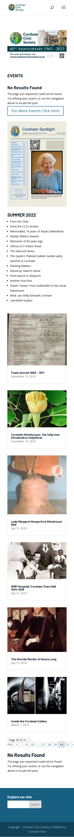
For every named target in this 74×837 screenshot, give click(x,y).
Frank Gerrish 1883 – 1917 (27, 372)
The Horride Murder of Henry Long (33, 659)
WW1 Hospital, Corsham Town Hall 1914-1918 (33, 588)
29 (55, 744)
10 (26, 744)
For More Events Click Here (35, 110)
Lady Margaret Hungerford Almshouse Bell (36, 523)
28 (49, 744)
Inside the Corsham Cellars (29, 721)
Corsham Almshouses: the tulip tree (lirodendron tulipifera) (35, 436)
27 (43, 744)
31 (67, 744)
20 (32, 744)
